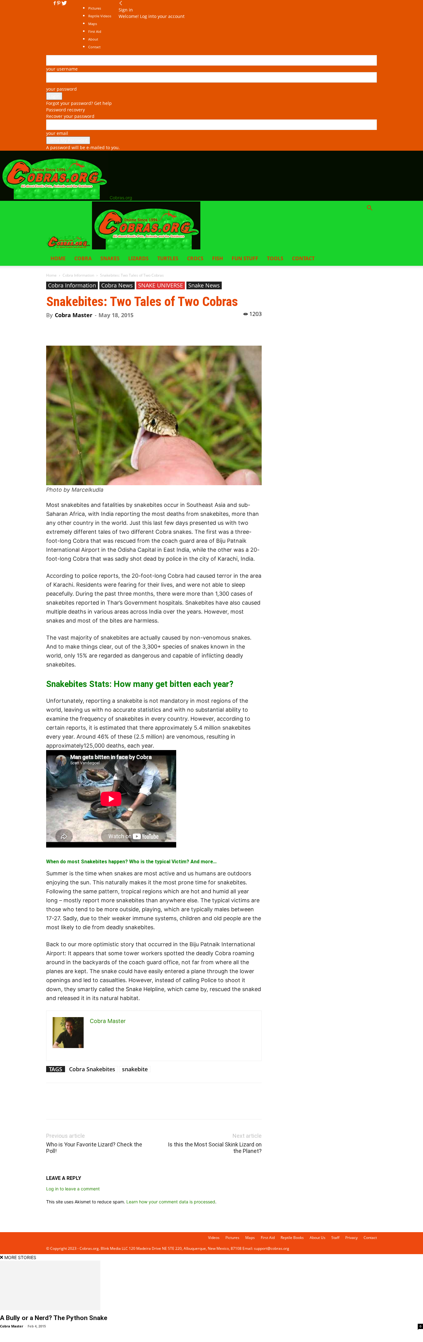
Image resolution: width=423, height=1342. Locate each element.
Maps (250, 1237)
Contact (303, 258)
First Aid (268, 1237)
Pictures (94, 8)
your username (62, 69)
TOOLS (275, 258)
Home (58, 258)
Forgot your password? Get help (79, 103)
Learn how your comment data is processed (170, 1201)
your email (57, 133)
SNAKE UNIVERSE (160, 285)
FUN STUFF (245, 258)
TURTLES (167, 258)
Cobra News (117, 285)
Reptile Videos (99, 16)
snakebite (135, 1069)
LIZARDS (138, 258)
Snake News (204, 285)
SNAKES (110, 258)
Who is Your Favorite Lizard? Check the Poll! (94, 1147)
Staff (335, 1237)
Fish (217, 258)
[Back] (121, 3)
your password (61, 89)
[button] (369, 209)
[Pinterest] (59, 3)
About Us (317, 1237)
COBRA (83, 258)
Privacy (351, 1237)
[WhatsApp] (95, 328)
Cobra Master (73, 315)
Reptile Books (292, 1237)
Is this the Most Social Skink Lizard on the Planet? (215, 1147)
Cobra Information (78, 275)
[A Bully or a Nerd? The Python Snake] (211, 1285)
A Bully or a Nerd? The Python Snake (53, 1318)
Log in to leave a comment (73, 1188)
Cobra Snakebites (92, 1069)
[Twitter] (64, 3)
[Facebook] (55, 3)
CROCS (195, 258)
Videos (214, 1237)
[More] (109, 328)
